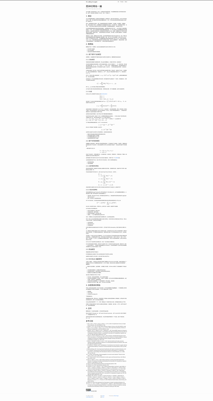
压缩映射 (116, 157)
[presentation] (100, 65)
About (126, 1)
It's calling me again (91, 2)
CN (118, 1)
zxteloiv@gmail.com (89, 397)
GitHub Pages (116, 395)
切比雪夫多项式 (104, 93)
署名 (90, 391)
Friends (121, 1)
